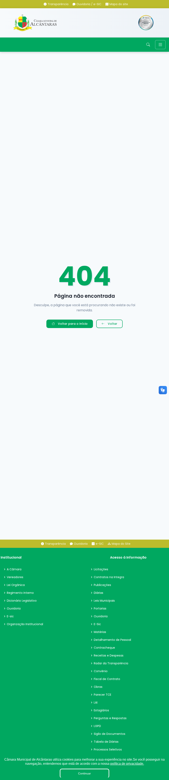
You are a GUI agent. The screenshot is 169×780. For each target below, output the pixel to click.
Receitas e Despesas (108, 655)
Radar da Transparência (111, 663)
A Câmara (14, 569)
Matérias (100, 632)
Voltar (112, 324)
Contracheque (104, 647)
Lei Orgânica (16, 585)
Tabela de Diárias (106, 741)
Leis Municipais (104, 600)
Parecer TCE (102, 694)
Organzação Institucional (25, 624)
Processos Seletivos (108, 749)
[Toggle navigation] (160, 44)
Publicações (102, 585)
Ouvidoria (14, 608)
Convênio (101, 671)
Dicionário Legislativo (22, 600)
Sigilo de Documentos (109, 733)
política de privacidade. (127, 763)
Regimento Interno (20, 592)
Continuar (84, 773)
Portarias (100, 608)
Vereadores (15, 577)
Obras (98, 686)
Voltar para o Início (73, 324)
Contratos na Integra (109, 577)
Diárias (98, 592)
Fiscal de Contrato (107, 679)
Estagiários (101, 710)
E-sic (10, 616)
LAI (95, 702)
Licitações (101, 569)
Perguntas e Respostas (110, 718)
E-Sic (97, 624)
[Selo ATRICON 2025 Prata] (146, 22)
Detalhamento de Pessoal (112, 639)
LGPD (97, 726)
